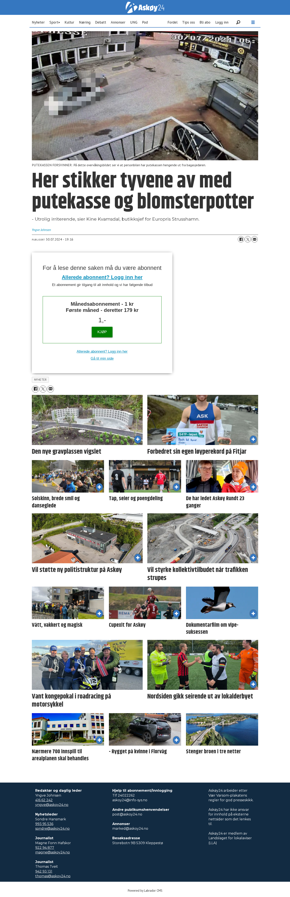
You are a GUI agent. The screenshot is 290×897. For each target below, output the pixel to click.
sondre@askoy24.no (52, 829)
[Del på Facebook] (241, 239)
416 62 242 (44, 800)
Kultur (69, 22)
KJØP (102, 332)
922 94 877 (44, 848)
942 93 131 (43, 871)
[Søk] (238, 22)
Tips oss (188, 22)
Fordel (172, 22)
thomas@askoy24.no (52, 876)
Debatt (100, 22)
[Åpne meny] (253, 22)
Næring (84, 22)
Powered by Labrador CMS (145, 891)
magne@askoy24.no (52, 852)
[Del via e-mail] (254, 239)
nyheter (40, 380)
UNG (133, 22)
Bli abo (205, 22)
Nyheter (38, 22)
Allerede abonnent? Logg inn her (102, 277)
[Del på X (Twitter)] (248, 239)
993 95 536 (44, 824)
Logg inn (221, 22)
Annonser (118, 22)
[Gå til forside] (145, 7)
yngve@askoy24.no (51, 805)
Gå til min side (102, 358)
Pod (145, 22)
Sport (53, 22)
